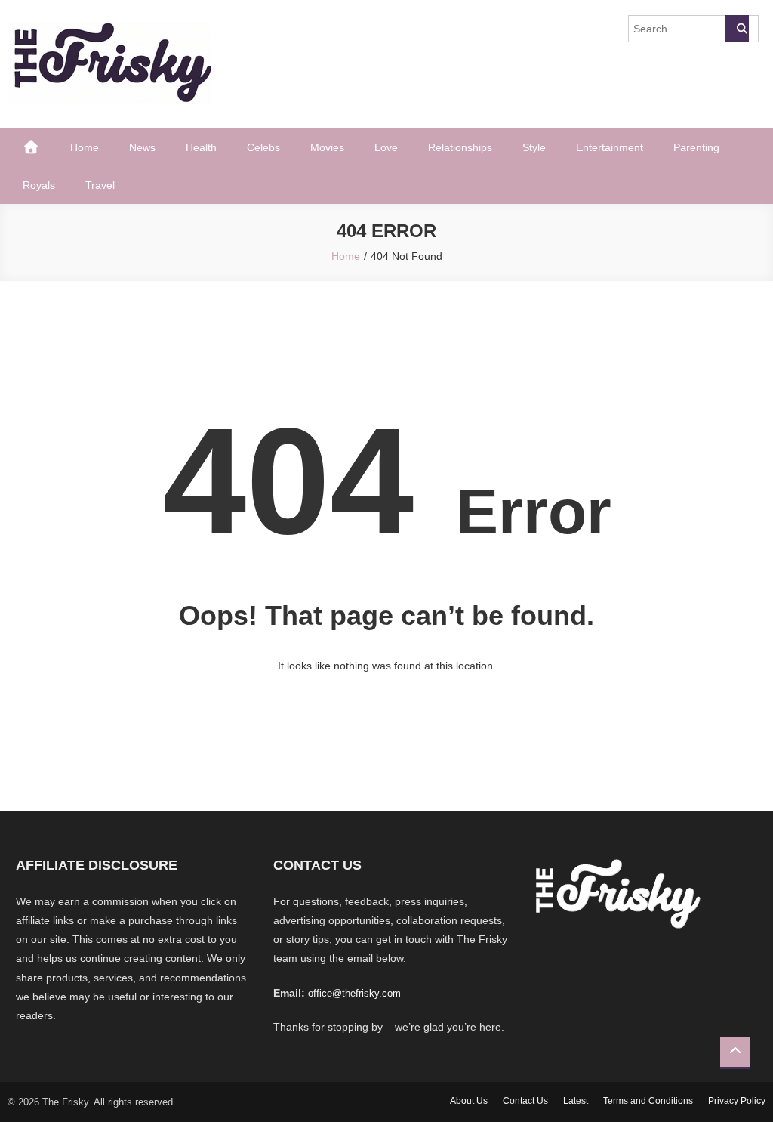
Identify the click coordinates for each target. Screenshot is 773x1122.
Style (534, 147)
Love (386, 147)
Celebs (263, 147)
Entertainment (609, 147)
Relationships (460, 147)
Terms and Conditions (648, 1101)
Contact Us (525, 1101)
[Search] (737, 28)
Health (201, 147)
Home (84, 147)
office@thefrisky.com (354, 993)
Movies (327, 147)
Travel (100, 185)
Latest (575, 1101)
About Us (469, 1101)
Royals (39, 185)
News (142, 147)
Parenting (696, 147)
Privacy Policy (736, 1101)
